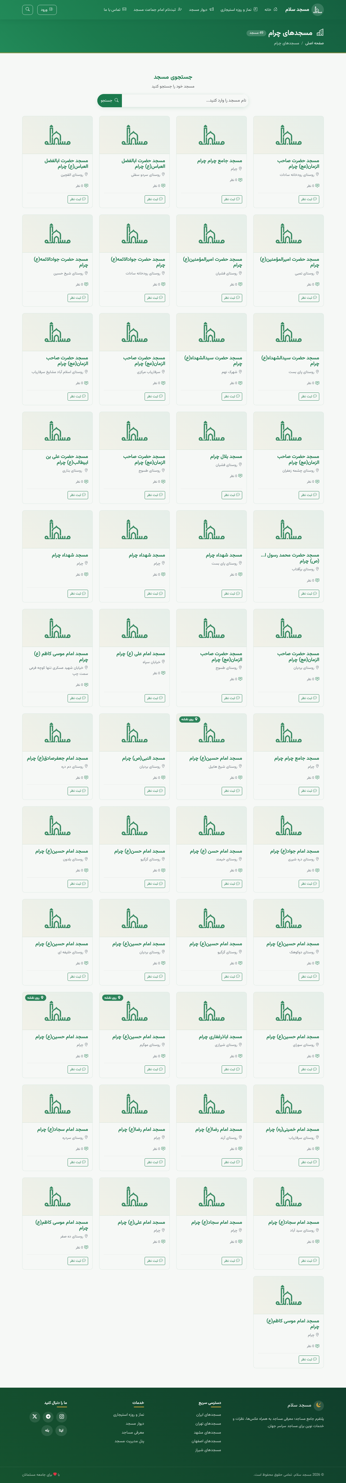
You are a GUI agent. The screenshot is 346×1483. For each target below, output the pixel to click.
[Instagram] (61, 1417)
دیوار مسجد (198, 10)
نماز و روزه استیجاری (236, 10)
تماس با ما (112, 10)
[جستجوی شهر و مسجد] (27, 10)
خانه (268, 10)
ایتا (61, 1430)
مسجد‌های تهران (208, 1424)
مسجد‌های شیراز (208, 1450)
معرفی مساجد (133, 1433)
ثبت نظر (306, 199)
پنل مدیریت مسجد (129, 1441)
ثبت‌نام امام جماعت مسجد (155, 10)
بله (47, 1430)
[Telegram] (48, 1417)
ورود (44, 10)
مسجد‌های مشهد (207, 1433)
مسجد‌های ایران (208, 1415)
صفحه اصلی (314, 43)
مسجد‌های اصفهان (206, 1441)
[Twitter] (34, 1417)
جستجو (107, 101)
